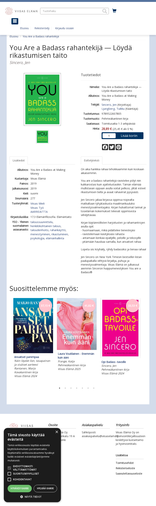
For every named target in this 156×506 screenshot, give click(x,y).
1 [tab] (59, 388)
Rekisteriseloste (125, 468)
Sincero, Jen (109, 104)
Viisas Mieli (37, 203)
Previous (8, 340)
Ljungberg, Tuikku (113, 108)
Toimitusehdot (125, 463)
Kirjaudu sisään (64, 28)
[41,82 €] (77, 349)
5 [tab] (82, 388)
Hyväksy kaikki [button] (20, 488)
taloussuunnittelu (41, 222)
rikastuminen (59, 234)
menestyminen (40, 234)
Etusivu (24, 28)
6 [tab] (88, 388)
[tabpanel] (33, 338)
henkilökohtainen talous (45, 226)
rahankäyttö (58, 230)
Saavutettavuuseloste (129, 473)
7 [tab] (94, 388)
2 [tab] (65, 388)
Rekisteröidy (41, 28)
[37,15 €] (33, 352)
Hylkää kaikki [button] (45, 488)
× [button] (56, 432)
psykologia (37, 238)
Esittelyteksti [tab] (91, 160)
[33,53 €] (120, 357)
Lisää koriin (129, 136)
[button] (104, 11)
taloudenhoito (39, 230)
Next (144, 340)
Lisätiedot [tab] (19, 160)
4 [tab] (77, 388)
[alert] (32, 465)
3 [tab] (71, 388)
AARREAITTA (39, 212)
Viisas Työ (37, 207)
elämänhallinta (55, 238)
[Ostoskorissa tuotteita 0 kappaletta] (114, 11)
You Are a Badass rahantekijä (41, 36)
